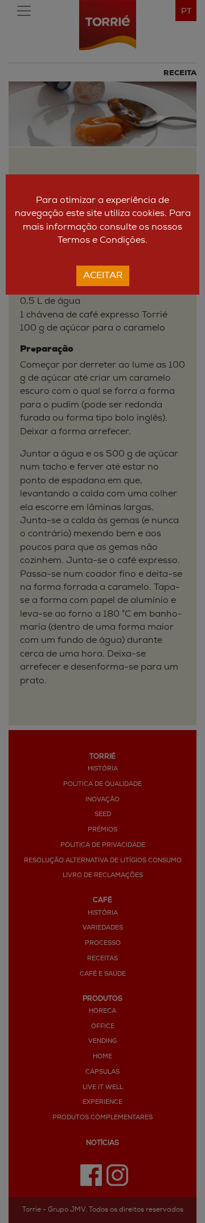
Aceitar (102, 275)
